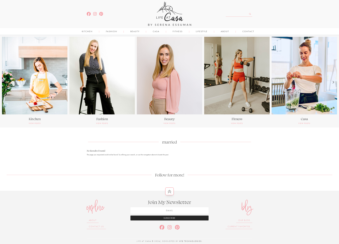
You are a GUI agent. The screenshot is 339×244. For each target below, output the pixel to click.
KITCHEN (87, 32)
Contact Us (96, 226)
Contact (248, 32)
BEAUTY (135, 32)
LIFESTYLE (202, 32)
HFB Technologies (190, 241)
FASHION (111, 32)
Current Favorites (239, 226)
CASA (156, 32)
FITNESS (178, 32)
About (225, 32)
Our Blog (244, 220)
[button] (6, 82)
